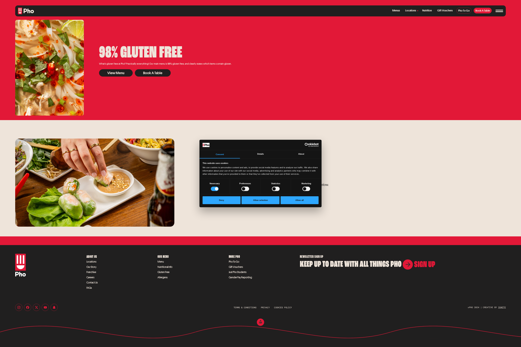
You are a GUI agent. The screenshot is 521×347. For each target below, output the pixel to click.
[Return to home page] (26, 11)
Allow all (299, 200)
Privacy (265, 307)
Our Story (91, 267)
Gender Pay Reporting (240, 277)
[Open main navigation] (499, 11)
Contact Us (92, 282)
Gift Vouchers (236, 267)
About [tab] (301, 154)
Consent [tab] (220, 154)
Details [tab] (260, 154)
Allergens (163, 277)
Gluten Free (163, 272)
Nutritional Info (165, 267)
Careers (90, 277)
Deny (221, 200)
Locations (91, 261)
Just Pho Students (238, 272)
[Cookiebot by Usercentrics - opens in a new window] (307, 145)
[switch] (245, 189)
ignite (502, 307)
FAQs (89, 288)
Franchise (91, 272)
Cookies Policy (283, 307)
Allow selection (260, 200)
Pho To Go (234, 261)
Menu (161, 261)
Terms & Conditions (245, 307)
